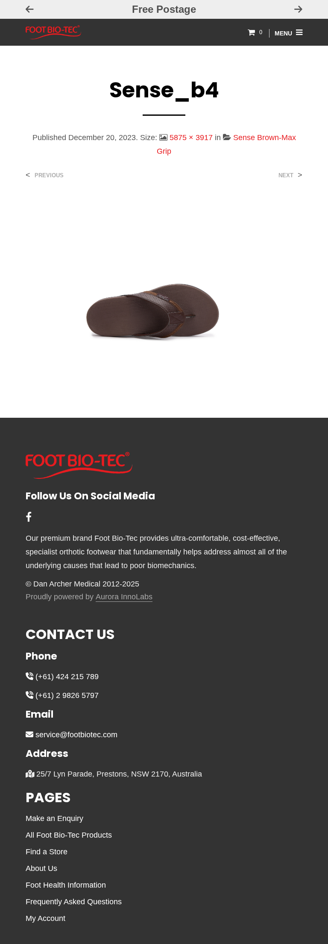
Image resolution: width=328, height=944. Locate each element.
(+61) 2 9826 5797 (66, 695)
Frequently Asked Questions (74, 901)
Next (285, 175)
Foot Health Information (66, 885)
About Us (41, 868)
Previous (49, 175)
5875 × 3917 (191, 137)
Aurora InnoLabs (124, 597)
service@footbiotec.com (75, 734)
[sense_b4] (164, 290)
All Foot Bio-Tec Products (69, 835)
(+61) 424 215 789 (66, 676)
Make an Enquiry (54, 818)
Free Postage (164, 9)
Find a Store (46, 851)
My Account (45, 918)
